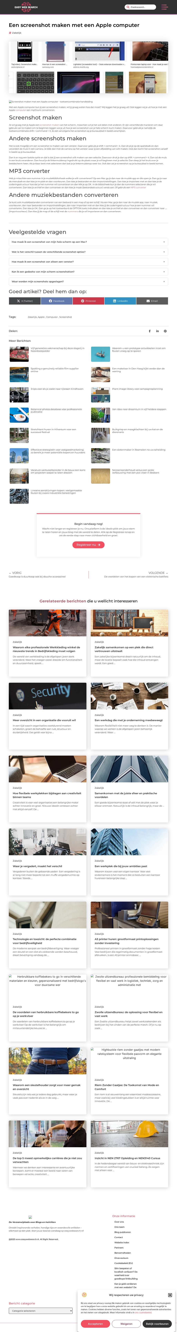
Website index (121, 1242)
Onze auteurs (121, 1258)
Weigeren (126, 1323)
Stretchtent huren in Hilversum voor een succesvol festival (53, 430)
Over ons (119, 1221)
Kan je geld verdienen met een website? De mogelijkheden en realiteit (125, 1289)
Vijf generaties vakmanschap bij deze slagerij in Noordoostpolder (58, 349)
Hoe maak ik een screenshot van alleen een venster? (88, 261)
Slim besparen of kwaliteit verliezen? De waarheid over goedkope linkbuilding (126, 1273)
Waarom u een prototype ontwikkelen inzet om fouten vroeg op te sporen (139, 349)
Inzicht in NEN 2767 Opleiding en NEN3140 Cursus (127, 1158)
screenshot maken (49, 125)
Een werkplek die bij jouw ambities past (121, 866)
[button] (170, 1295)
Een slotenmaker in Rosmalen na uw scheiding (138, 449)
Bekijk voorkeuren (157, 1323)
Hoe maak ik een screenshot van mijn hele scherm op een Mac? (88, 241)
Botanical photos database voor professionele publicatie (56, 410)
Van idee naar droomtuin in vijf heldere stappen (139, 409)
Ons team (119, 1227)
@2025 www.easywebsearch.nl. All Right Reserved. (34, 1239)
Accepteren (95, 1323)
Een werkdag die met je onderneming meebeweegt (129, 720)
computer (21, 110)
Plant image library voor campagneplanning (137, 388)
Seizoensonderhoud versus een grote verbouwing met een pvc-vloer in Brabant (135, 471)
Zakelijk (16, 32)
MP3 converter (138, 187)
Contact (118, 1237)
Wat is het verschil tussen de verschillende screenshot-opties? (88, 251)
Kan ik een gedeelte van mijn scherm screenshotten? (88, 271)
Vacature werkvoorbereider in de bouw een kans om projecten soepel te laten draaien (58, 471)
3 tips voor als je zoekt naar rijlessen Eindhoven (57, 388)
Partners (118, 1247)
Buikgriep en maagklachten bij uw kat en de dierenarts (137, 430)
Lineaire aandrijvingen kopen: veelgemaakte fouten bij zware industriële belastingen (56, 492)
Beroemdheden (122, 1253)
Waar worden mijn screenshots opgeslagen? (88, 281)
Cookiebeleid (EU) (123, 1263)
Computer (52, 317)
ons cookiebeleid (143, 1312)
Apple (41, 317)
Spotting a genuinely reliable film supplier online (55, 370)
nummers (73, 211)
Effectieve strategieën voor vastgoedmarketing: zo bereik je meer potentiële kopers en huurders (58, 451)
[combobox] (140, 7)
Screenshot (65, 317)
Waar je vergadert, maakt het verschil (37, 866)
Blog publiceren (122, 1232)
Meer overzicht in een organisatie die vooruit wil (44, 720)
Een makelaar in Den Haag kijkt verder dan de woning (138, 370)
